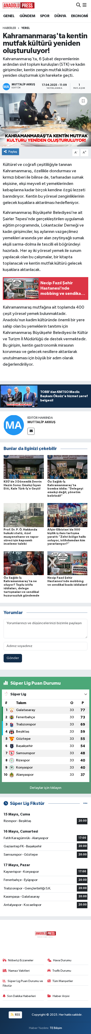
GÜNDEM (27, 16)
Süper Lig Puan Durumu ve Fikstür (23, 983)
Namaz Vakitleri (19, 970)
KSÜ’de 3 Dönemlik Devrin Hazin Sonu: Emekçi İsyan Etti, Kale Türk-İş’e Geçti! (23, 485)
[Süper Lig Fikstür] (85, 803)
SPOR (44, 16)
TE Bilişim (56, 1028)
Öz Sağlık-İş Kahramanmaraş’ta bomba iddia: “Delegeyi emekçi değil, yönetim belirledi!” (65, 488)
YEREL (25, 28)
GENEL (8, 16)
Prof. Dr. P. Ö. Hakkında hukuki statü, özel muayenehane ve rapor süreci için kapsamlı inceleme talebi (21, 536)
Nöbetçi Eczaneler (20, 960)
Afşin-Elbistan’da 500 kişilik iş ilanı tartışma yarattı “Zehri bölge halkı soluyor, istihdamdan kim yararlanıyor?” (66, 536)
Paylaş (12, 151)
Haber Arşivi (61, 996)
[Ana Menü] (85, 5)
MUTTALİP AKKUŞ (41, 422)
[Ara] (78, 5)
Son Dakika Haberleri (21, 996)
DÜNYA (60, 16)
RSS (17, 1014)
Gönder (13, 658)
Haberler (9, 28)
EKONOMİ (79, 16)
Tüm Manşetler (62, 981)
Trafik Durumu (61, 970)
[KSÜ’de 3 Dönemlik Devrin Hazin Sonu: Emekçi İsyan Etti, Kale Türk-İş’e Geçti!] (24, 467)
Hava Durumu (62, 960)
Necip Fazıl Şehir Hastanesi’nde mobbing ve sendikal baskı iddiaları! (67, 581)
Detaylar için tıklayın (45, 788)
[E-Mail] (31, 431)
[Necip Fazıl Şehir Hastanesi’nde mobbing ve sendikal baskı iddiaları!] (67, 563)
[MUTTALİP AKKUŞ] (14, 425)
